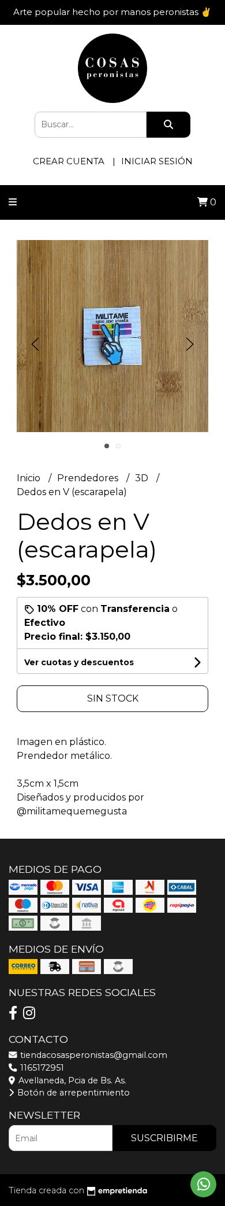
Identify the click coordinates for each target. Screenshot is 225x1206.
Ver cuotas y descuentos (79, 662)
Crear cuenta (68, 161)
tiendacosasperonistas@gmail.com (92, 1055)
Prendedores (89, 478)
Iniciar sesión (157, 161)
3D (143, 478)
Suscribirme (164, 1138)
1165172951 (41, 1068)
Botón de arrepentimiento (72, 1092)
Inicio (30, 478)
